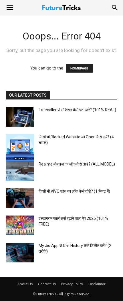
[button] (10, 7)
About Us (25, 284)
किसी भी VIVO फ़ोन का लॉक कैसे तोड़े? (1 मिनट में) (74, 191)
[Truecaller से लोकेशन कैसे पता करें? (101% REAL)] (20, 117)
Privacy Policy (72, 284)
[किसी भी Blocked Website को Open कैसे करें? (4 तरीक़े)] (20, 148)
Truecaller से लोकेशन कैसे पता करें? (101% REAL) (77, 109)
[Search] (115, 7)
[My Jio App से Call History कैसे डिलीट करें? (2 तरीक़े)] (20, 252)
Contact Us (47, 284)
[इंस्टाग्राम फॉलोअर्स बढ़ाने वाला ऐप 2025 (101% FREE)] (20, 225)
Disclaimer (97, 284)
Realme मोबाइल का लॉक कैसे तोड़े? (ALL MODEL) (77, 164)
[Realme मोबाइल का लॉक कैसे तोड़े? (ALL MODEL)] (20, 171)
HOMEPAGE (79, 68)
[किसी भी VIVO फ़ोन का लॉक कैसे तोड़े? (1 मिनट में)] (20, 198)
